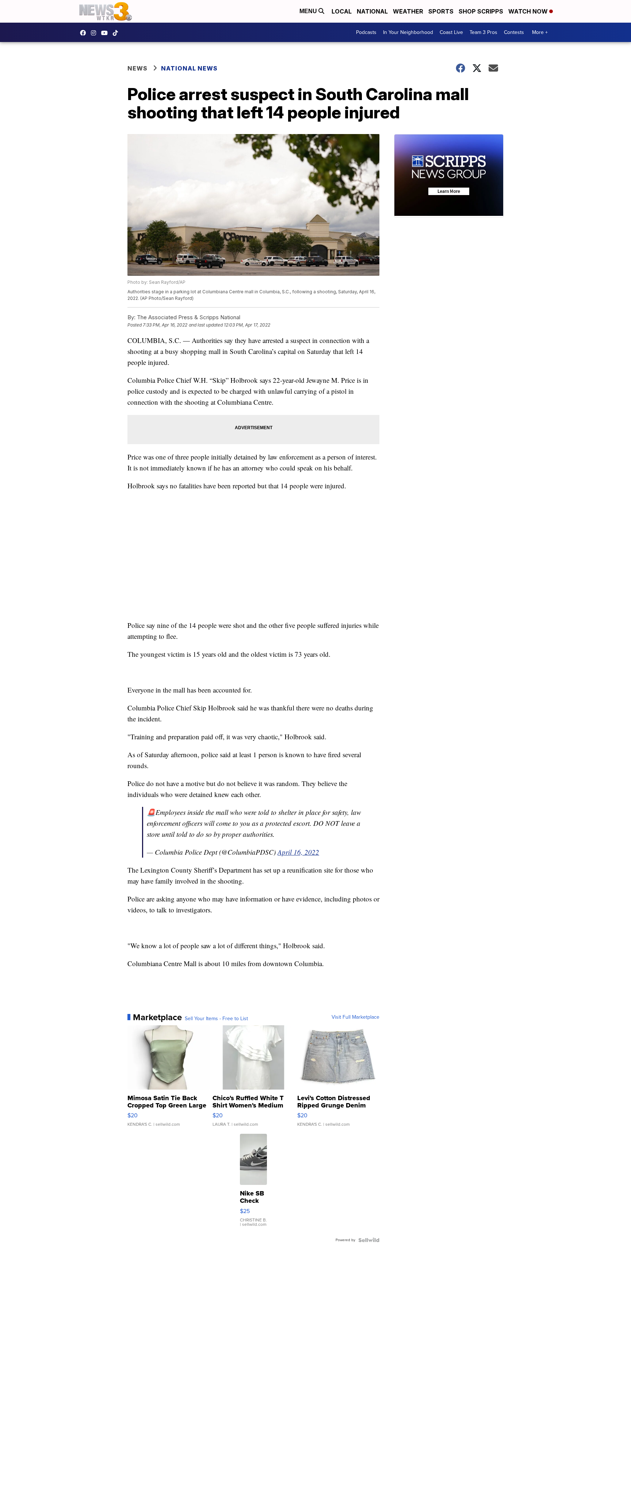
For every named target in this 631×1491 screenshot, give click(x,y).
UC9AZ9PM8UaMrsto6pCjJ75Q (106, 33)
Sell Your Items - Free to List (216, 1018)
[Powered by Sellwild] (368, 1240)
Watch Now (528, 11)
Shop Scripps (481, 11)
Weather (408, 11)
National (372, 11)
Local (342, 11)
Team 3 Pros (483, 32)
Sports (441, 11)
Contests (514, 32)
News (137, 68)
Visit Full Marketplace (355, 1017)
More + (540, 32)
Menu (308, 11)
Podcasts (366, 32)
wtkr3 (95, 33)
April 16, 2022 (298, 852)
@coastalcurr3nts (117, 33)
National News (189, 68)
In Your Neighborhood (408, 32)
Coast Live (451, 32)
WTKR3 (84, 33)
